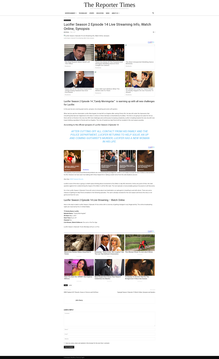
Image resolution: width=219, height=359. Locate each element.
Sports (91, 13)
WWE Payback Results (76, 179)
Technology (83, 13)
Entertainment (70, 13)
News (107, 13)
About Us (115, 13)
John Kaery (66, 32)
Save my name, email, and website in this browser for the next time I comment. (88, 343)
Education (100, 13)
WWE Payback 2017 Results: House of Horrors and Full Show (81, 292)
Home (65, 18)
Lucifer (70, 285)
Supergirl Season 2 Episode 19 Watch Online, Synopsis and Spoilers (136, 292)
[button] (153, 13)
